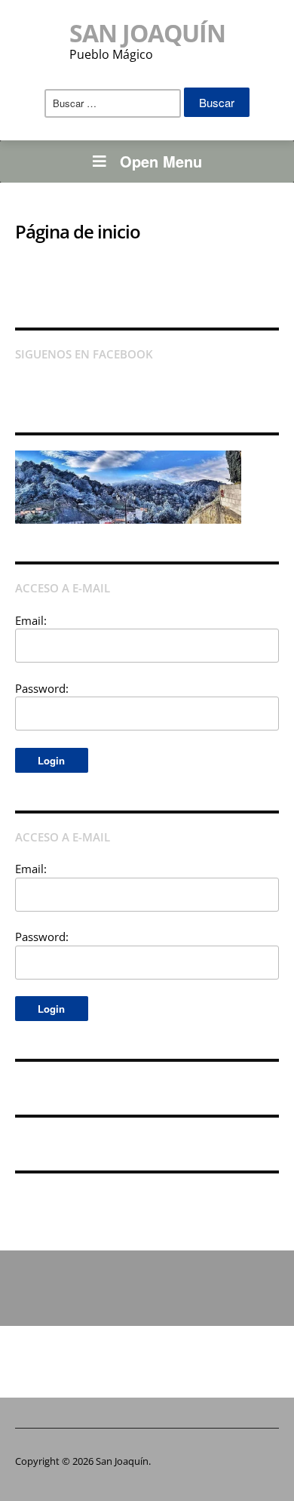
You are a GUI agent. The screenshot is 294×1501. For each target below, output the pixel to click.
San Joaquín (147, 33)
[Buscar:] (112, 103)
